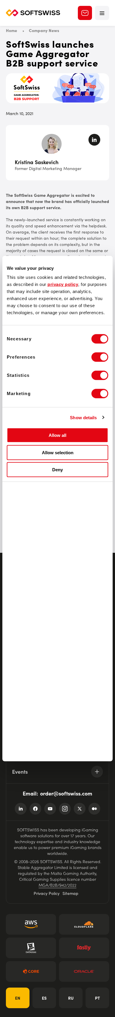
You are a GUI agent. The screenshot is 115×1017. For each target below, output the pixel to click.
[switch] (99, 357)
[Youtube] (50, 809)
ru (71, 998)
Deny (57, 469)
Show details (83, 417)
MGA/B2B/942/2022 (57, 885)
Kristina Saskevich (36, 162)
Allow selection (57, 452)
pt (97, 998)
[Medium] (94, 809)
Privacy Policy (47, 893)
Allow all (57, 435)
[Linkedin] (21, 809)
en (17, 998)
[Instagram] (65, 809)
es (44, 998)
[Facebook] (35, 809)
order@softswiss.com (66, 793)
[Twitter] (80, 809)
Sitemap (70, 893)
